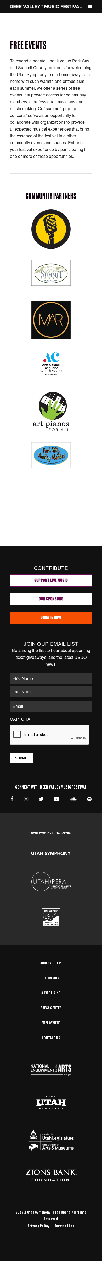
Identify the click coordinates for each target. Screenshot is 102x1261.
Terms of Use (64, 1226)
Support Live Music (51, 580)
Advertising (50, 993)
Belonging (51, 978)
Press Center (51, 1008)
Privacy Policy (39, 1226)
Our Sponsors (51, 599)
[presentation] (49, 735)
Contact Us (51, 1038)
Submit (21, 758)
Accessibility (51, 963)
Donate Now (51, 618)
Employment (51, 1023)
